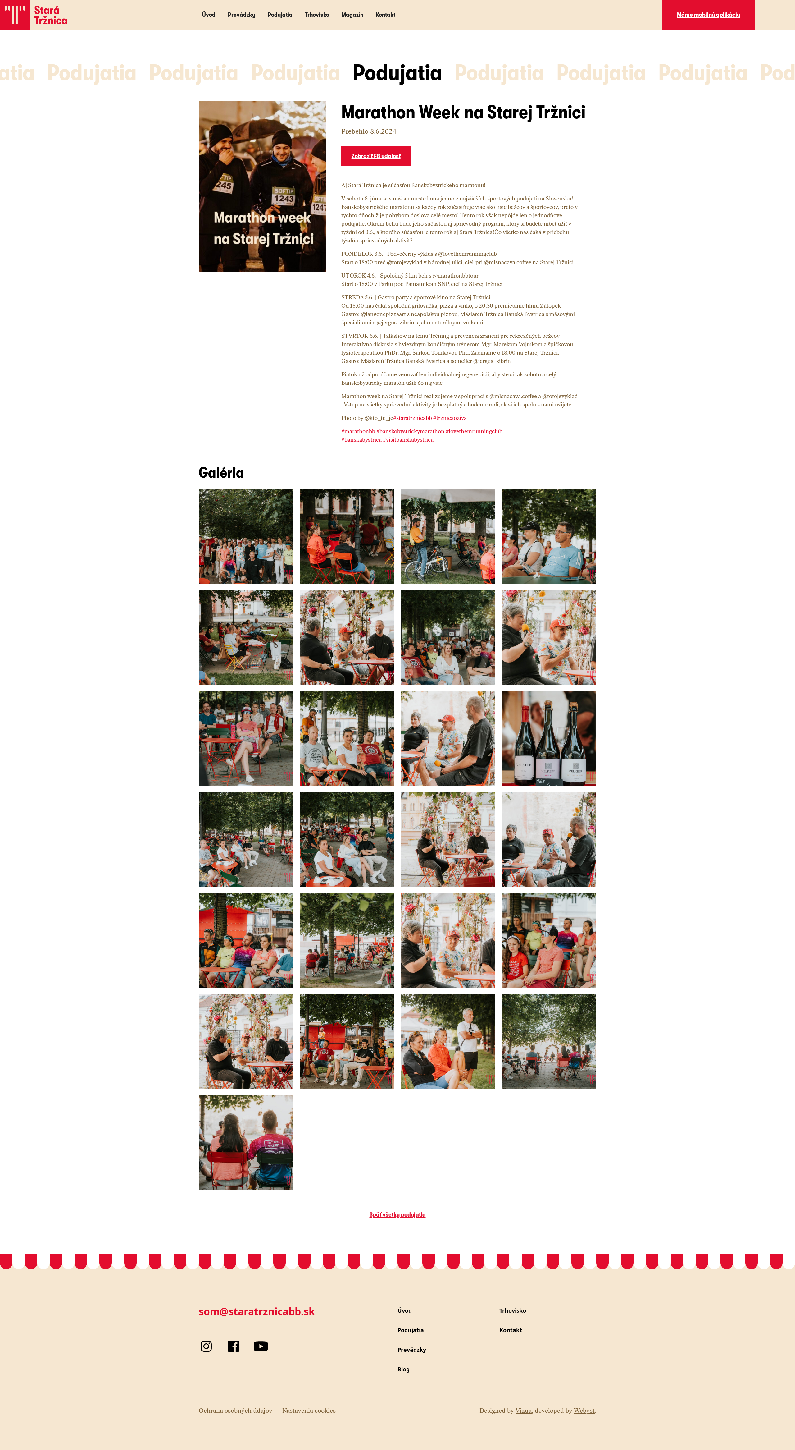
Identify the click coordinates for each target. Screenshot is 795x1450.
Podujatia (280, 14)
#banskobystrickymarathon (410, 431)
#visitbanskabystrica (408, 439)
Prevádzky (241, 14)
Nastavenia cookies (309, 1410)
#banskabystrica (361, 439)
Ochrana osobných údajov (235, 1410)
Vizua (524, 1410)
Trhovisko (317, 14)
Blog (404, 1369)
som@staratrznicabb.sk (257, 1311)
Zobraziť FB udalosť (376, 156)
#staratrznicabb (412, 418)
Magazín (352, 14)
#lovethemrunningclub (474, 431)
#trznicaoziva (450, 418)
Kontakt (385, 14)
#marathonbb (358, 431)
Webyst (584, 1410)
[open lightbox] (246, 536)
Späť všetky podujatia (398, 1214)
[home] (33, 15)
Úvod (209, 14)
